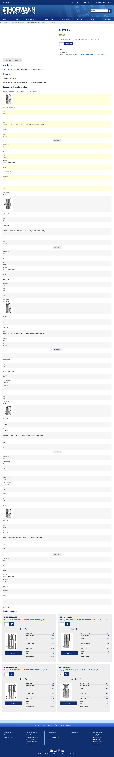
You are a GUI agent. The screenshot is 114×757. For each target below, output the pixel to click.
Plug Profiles (96, 739)
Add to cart (68, 43)
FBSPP (67, 620)
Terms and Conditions (32, 741)
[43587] (66, 674)
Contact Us (94, 19)
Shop (16, 19)
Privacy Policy (30, 739)
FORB (11, 620)
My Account (65, 19)
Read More (57, 140)
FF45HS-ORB (10, 667)
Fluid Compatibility (98, 737)
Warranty (28, 744)
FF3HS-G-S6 (66, 617)
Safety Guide (96, 744)
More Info (13, 653)
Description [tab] (8, 60)
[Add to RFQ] (20, 629)
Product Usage (48, 19)
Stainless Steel (34, 22)
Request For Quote (54, 737)
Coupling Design (97, 735)
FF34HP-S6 (64, 667)
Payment (108, 19)
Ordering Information (32, 737)
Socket (97, 620)
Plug (42, 22)
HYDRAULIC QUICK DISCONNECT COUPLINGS (15, 22)
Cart (72, 737)
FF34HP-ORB (10, 617)
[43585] (11, 624)
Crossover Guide (31, 19)
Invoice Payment (30, 735)
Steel (44, 620)
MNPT (47, 22)
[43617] (67, 624)
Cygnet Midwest (73, 753)
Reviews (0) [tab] (17, 60)
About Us (79, 19)
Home (5, 19)
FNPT (66, 670)
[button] (17, 629)
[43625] (11, 674)
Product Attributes (98, 741)
